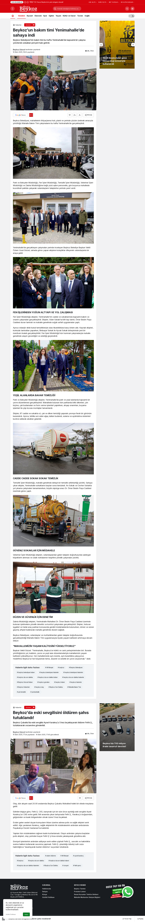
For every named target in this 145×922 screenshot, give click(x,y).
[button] (132, 8)
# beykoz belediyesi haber (26, 672)
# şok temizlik (21, 692)
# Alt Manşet (49, 667)
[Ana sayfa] (12, 16)
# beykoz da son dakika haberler (73, 677)
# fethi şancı (77, 865)
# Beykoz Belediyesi (75, 667)
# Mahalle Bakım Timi (74, 687)
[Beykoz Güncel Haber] (28, 8)
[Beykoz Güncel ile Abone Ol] (31, 115)
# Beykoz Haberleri (23, 687)
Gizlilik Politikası (11, 914)
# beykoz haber (59, 682)
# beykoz (61, 667)
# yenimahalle (34, 692)
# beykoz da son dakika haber (48, 677)
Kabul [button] (26, 914)
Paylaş (141, 919)
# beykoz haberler (76, 682)
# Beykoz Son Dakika (56, 687)
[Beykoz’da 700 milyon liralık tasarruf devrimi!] (117, 727)
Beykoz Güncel (19, 49)
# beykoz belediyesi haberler (49, 672)
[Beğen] (70, 115)
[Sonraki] (27, 2)
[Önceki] (25, 2)
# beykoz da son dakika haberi (59, 860)
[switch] (131, 16)
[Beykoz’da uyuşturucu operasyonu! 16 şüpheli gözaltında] (117, 45)
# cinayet (65, 865)
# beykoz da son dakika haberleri (28, 865)
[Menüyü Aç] (12, 8)
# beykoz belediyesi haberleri (73, 672)
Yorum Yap (127, 919)
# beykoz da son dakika (25, 677)
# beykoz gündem (43, 682)
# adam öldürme (50, 856)
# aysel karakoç (78, 856)
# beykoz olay (39, 687)
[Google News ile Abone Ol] (20, 115)
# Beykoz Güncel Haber (25, 682)
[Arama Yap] (127, 8)
